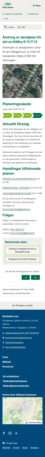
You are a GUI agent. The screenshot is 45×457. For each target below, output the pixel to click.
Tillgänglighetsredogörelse (15, 385)
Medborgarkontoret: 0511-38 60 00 (22, 333)
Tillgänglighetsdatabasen (14, 381)
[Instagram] (10, 433)
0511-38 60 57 (17, 229)
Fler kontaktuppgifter (15, 347)
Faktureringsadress (14, 342)
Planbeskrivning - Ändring (15, 187)
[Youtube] (16, 433)
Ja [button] (26, 277)
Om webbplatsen (10, 376)
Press (5, 357)
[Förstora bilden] (22, 117)
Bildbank (6, 361)
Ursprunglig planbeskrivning (16, 193)
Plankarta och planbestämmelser (19, 178)
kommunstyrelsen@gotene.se (16, 209)
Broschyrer (8, 366)
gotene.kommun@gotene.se (18, 337)
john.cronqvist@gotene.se (22, 233)
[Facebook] (4, 433)
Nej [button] (35, 277)
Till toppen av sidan (24, 305)
